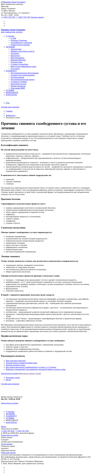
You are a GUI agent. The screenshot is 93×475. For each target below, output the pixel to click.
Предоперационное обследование (25, 73)
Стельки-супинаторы (19, 64)
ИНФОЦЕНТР (12, 92)
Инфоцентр (10, 115)
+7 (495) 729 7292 (23, 17)
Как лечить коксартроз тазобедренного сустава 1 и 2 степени (31, 367)
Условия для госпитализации (23, 75)
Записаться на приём (9, 435)
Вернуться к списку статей (30, 373)
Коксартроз (15, 56)
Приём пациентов (18, 86)
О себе (13, 38)
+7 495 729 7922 (8, 431)
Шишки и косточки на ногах (22, 51)
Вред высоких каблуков (16, 361)
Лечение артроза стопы (15, 365)
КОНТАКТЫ (11, 95)
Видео (8, 380)
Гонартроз (15, 53)
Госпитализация (17, 77)
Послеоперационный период (23, 79)
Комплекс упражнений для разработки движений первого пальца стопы (36, 369)
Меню (3, 427)
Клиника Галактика (19, 40)
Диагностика (16, 49)
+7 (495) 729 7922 (8, 17)
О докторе (10, 36)
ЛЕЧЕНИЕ (10, 47)
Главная (9, 111)
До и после (15, 69)
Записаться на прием (9, 373)
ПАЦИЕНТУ (11, 71)
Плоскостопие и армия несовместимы (21, 363)
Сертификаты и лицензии (21, 43)
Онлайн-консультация (10, 384)
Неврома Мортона (18, 60)
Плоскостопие (16, 62)
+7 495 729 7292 (22, 431)
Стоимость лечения (19, 82)
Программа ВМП (18, 88)
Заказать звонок (37, 17)
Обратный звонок (8, 453)
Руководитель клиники (20, 45)
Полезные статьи (13, 378)
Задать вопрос (7, 444)
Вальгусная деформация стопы (23, 66)
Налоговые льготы (18, 84)
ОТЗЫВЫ (10, 90)
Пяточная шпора (17, 58)
